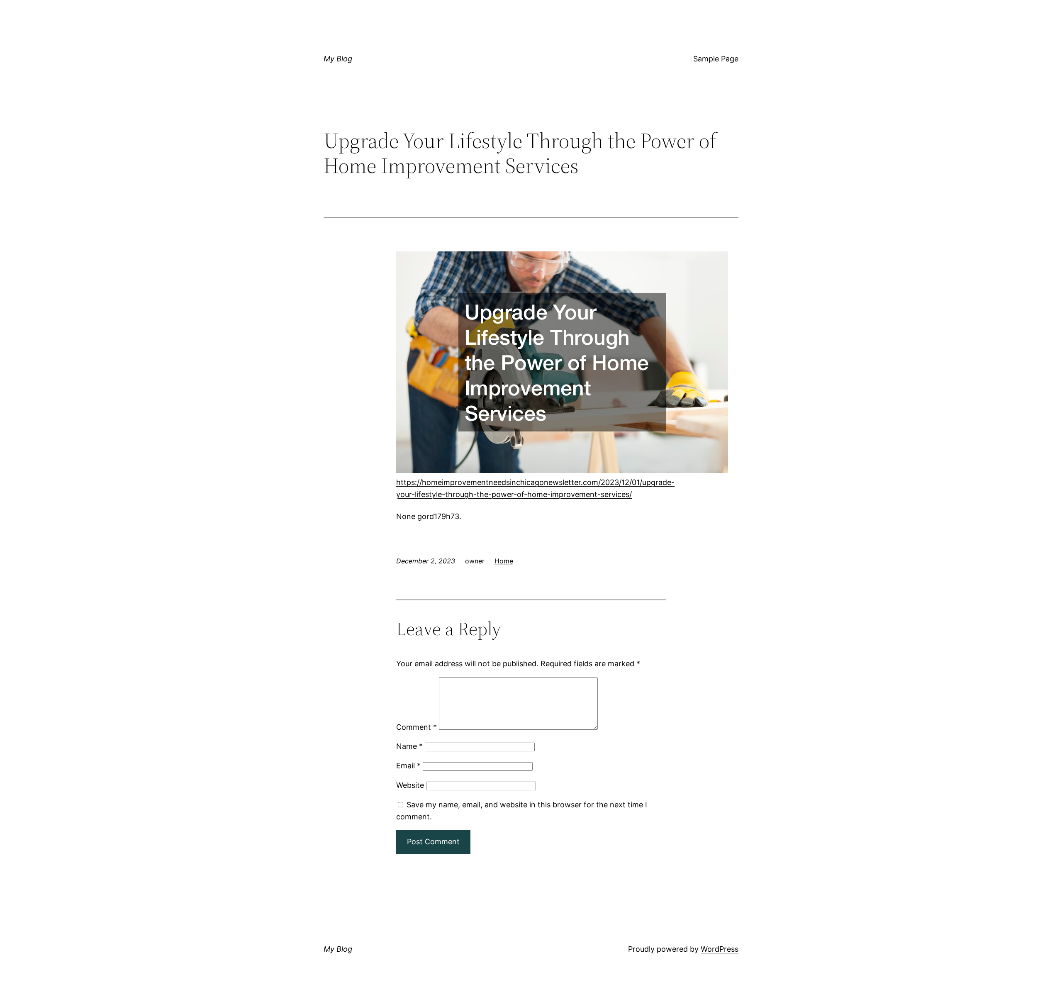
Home (503, 561)
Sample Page (715, 58)
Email (408, 765)
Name (409, 746)
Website (410, 785)
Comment (416, 727)
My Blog (338, 58)
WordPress (719, 949)
